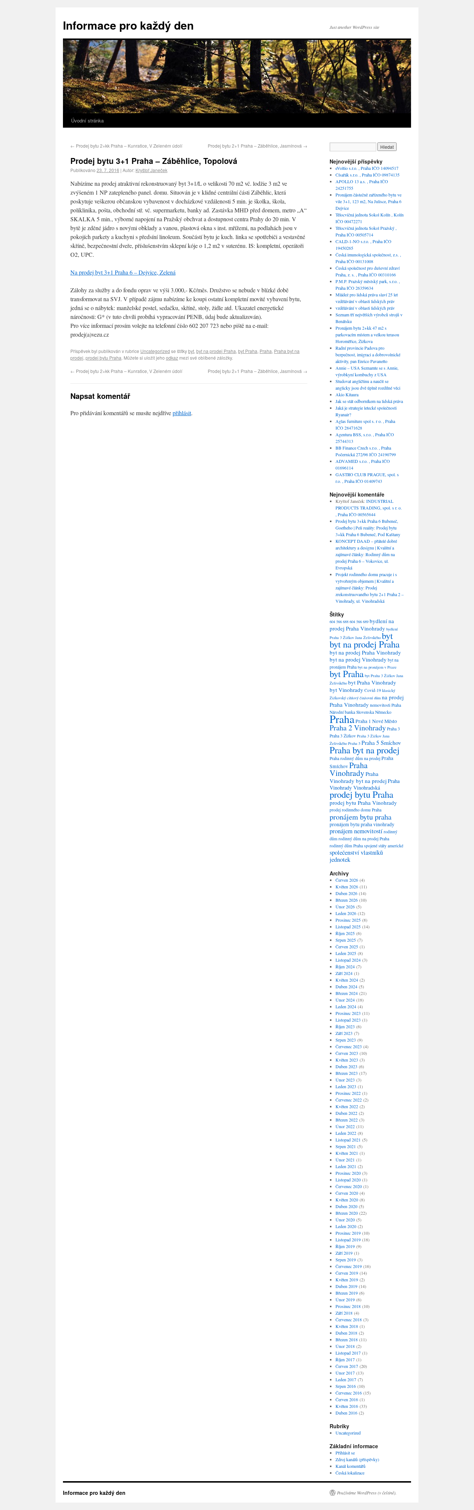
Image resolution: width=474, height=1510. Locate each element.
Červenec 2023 (349, 1046)
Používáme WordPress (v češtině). (367, 1493)
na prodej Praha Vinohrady (367, 700)
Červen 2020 (347, 1193)
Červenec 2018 (349, 1319)
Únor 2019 (345, 1299)
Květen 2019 (347, 1279)
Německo (383, 712)
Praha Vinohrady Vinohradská (365, 784)
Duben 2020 (346, 1206)
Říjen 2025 (345, 933)
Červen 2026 (347, 880)
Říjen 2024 (345, 966)
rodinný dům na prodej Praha (363, 838)
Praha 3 (393, 729)
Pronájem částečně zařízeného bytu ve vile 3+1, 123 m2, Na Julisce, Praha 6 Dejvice (368, 201)
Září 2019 (344, 1253)
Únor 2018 (345, 1346)
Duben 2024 (346, 986)
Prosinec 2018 (348, 1306)
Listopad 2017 (348, 1353)
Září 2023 (344, 1033)
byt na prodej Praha (216, 351)
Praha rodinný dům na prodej (355, 758)
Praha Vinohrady (349, 769)
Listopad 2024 (348, 960)
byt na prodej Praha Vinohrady (365, 652)
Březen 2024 (347, 993)
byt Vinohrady (346, 689)
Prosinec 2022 (348, 1093)
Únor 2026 (345, 906)
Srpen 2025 (346, 940)
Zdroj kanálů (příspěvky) (357, 1459)
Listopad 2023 (348, 1020)
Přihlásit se (345, 1453)
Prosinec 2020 (348, 1173)
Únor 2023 (345, 1080)
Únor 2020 (345, 1220)
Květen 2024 (347, 980)
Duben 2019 (346, 1286)
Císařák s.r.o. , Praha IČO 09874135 (368, 175)
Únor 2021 (345, 1160)
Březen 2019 (347, 1293)
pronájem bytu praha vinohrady (362, 824)
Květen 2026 (347, 886)
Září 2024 (344, 973)
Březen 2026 (347, 900)
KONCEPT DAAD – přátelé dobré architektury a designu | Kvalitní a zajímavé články (366, 547)
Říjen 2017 (345, 1359)
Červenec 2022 (349, 1100)
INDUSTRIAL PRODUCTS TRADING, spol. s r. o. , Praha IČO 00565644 (369, 507)
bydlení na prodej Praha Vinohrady (362, 624)
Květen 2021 (347, 1153)
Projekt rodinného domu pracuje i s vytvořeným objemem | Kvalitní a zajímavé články (366, 581)
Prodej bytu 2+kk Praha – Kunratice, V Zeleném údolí (126, 145)
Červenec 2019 (349, 1266)
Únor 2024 (345, 1000)
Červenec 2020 (349, 1186)
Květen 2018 (347, 1326)
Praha (266, 351)
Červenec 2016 (349, 1393)
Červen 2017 (347, 1366)
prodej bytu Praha (103, 357)
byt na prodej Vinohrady (358, 659)
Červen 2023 (347, 1053)
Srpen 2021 (346, 1146)
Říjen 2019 (345, 1246)
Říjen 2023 (345, 1026)
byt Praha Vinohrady (372, 682)
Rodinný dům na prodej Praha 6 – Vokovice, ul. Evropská (365, 561)
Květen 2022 (347, 1106)
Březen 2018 (347, 1339)
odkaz (172, 357)
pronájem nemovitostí (356, 831)
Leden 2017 (346, 1379)
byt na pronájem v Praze (377, 667)
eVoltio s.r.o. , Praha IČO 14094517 (367, 168)
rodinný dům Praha (346, 845)
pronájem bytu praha (360, 816)
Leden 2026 (346, 913)
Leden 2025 (346, 953)
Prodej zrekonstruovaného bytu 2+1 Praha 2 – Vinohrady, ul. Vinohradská (370, 594)
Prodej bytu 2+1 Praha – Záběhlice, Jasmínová (257, 145)
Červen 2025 (347, 946)
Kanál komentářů (350, 1466)
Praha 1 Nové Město (376, 721)
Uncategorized (155, 351)
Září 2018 (344, 1313)
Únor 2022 (345, 1126)
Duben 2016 (346, 1413)
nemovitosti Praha (385, 705)
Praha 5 (354, 743)
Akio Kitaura (347, 394)
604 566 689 (359, 621)
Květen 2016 (347, 1406)
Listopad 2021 (348, 1140)
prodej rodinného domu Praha (355, 810)
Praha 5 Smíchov (381, 742)
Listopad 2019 (348, 1239)
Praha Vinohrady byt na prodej (358, 777)
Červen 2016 (347, 1399)
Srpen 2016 (346, 1386)
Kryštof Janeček (151, 170)
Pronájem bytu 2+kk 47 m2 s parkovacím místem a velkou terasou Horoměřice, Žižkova (367, 334)
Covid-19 (372, 690)
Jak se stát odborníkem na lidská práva (369, 401)
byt (191, 351)
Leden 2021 (346, 1166)
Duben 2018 (346, 1333)
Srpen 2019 (346, 1259)
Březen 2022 (347, 1120)
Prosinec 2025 (348, 920)
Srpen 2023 (346, 1040)
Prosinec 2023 (348, 1013)
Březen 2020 (347, 1213)
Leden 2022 (346, 1133)
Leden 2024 (346, 1006)
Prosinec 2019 (348, 1233)
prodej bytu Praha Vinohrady (363, 802)
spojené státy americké (383, 845)
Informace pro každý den (128, 25)
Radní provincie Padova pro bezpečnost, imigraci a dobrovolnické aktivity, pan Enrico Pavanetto (368, 354)
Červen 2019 (347, 1273)
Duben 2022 (346, 1113)
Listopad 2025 (348, 926)
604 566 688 (339, 621)
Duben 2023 (346, 1066)
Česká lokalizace (350, 1473)
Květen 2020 (347, 1200)
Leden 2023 (346, 1086)
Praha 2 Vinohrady (358, 728)
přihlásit (182, 413)
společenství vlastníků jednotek (356, 856)
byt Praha (247, 351)
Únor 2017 (345, 1373)
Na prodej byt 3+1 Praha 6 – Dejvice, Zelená (123, 272)
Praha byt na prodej (365, 750)
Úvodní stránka (87, 120)
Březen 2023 (347, 1073)
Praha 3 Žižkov (343, 736)
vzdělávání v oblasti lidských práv (365, 308)
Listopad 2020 (348, 1180)
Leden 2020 (346, 1226)
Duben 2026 (346, 893)
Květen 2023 (347, 1060)
